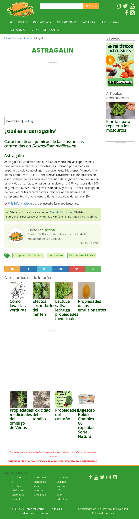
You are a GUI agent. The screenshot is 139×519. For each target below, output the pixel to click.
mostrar (27, 121)
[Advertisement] (52, 88)
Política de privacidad (115, 509)
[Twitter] (102, 478)
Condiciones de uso (89, 509)
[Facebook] (90, 478)
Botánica (17, 30)
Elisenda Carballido (60, 212)
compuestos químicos (28, 255)
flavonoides (55, 255)
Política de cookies (103, 513)
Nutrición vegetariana (75, 22)
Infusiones (40, 477)
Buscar (92, 6)
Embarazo (40, 494)
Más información (19, 203)
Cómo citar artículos (62, 495)
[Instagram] (108, 478)
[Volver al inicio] (11, 22)
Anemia (38, 490)
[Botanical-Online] (20, 9)
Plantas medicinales (22, 38)
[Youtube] (96, 478)
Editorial (49, 230)
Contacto (62, 477)
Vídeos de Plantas (46, 30)
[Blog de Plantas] (115, 478)
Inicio (7, 38)
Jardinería (109, 22)
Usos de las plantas (34, 22)
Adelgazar (17, 490)
